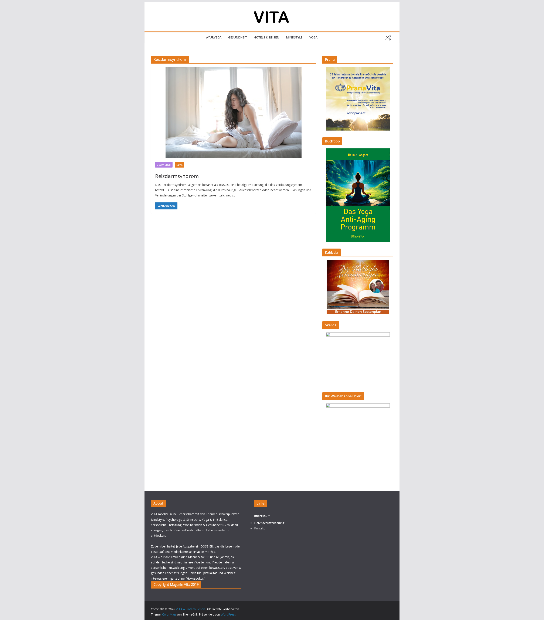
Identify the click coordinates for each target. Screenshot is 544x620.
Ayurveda (213, 37)
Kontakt (259, 528)
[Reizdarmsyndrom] (233, 112)
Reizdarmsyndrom (177, 175)
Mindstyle (294, 37)
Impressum (262, 516)
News (179, 164)
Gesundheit (237, 37)
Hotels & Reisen (266, 37)
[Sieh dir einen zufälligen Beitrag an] (388, 38)
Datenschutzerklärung (269, 523)
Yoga (313, 37)
